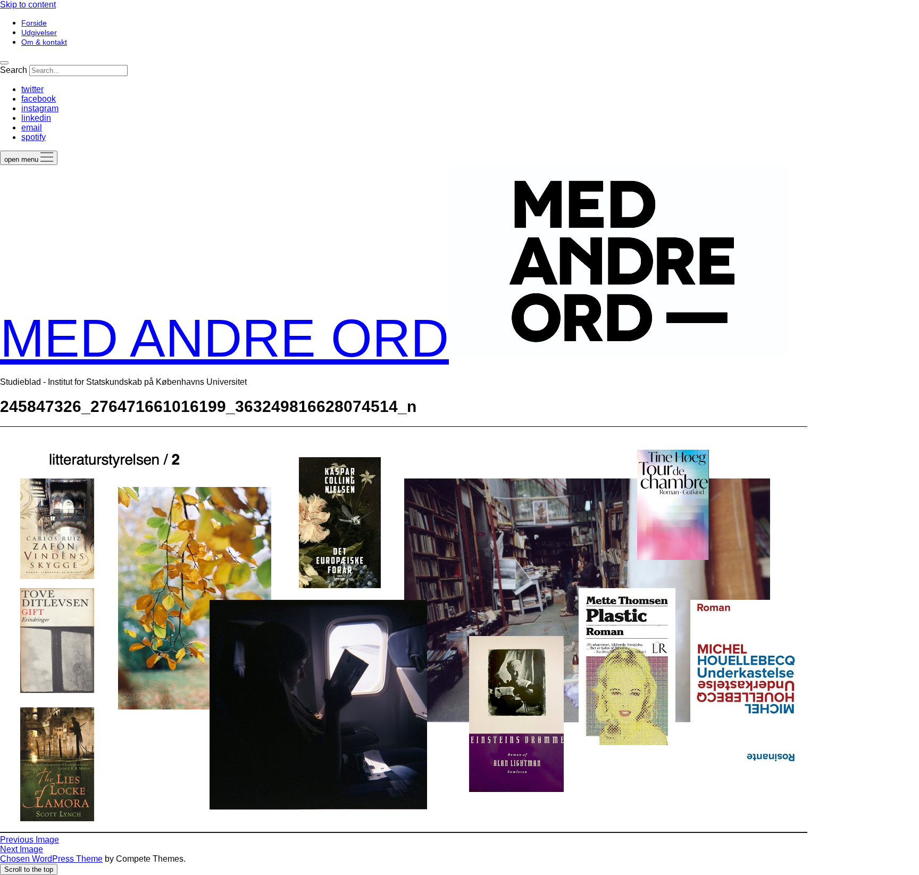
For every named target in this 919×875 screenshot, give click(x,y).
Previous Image (29, 839)
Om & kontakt (44, 42)
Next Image (21, 849)
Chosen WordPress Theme (51, 858)
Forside (34, 23)
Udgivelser (39, 32)
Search (13, 70)
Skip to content (28, 4)
